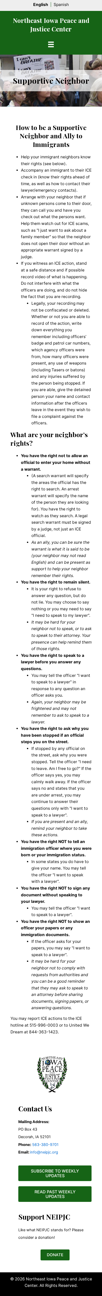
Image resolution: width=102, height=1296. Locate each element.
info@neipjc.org (44, 1152)
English (40, 4)
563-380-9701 (45, 1144)
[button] (55, 1173)
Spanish (61, 4)
